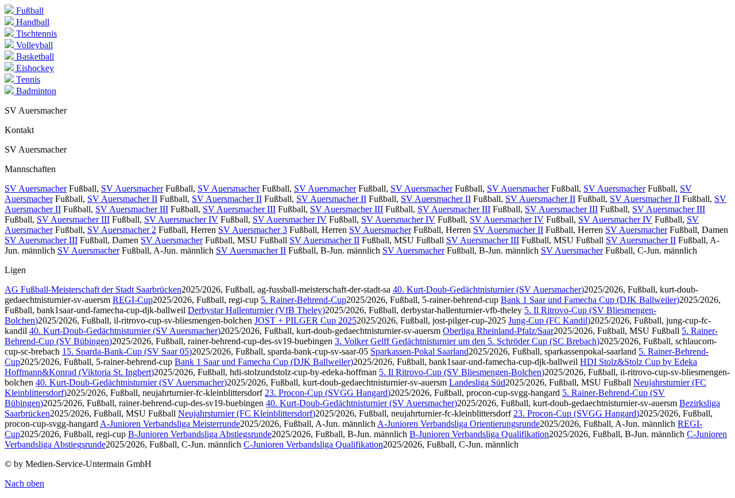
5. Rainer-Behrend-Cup (303, 300)
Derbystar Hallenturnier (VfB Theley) (256, 310)
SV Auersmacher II (122, 199)
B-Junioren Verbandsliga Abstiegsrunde (200, 434)
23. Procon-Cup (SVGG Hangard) (327, 393)
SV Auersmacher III (131, 209)
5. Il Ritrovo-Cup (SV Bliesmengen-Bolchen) (461, 372)
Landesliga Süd (477, 382)
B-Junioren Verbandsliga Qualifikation (479, 434)
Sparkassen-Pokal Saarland (419, 351)
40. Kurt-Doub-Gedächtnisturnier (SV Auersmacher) (488, 289)
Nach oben (24, 483)
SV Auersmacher (36, 188)
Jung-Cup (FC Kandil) (549, 320)
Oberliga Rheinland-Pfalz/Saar (498, 331)
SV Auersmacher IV (181, 219)
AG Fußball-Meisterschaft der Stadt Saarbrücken (93, 289)
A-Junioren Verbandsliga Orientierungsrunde (458, 424)
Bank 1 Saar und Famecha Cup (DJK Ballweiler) (590, 300)
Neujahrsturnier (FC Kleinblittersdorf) (246, 413)
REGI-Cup (133, 300)
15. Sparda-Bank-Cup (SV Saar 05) (127, 351)
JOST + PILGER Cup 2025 (305, 320)
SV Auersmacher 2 (121, 230)
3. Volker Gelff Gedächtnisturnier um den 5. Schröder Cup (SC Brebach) (467, 341)
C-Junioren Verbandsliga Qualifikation (313, 444)
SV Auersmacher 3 (252, 230)
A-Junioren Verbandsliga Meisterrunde (170, 424)
